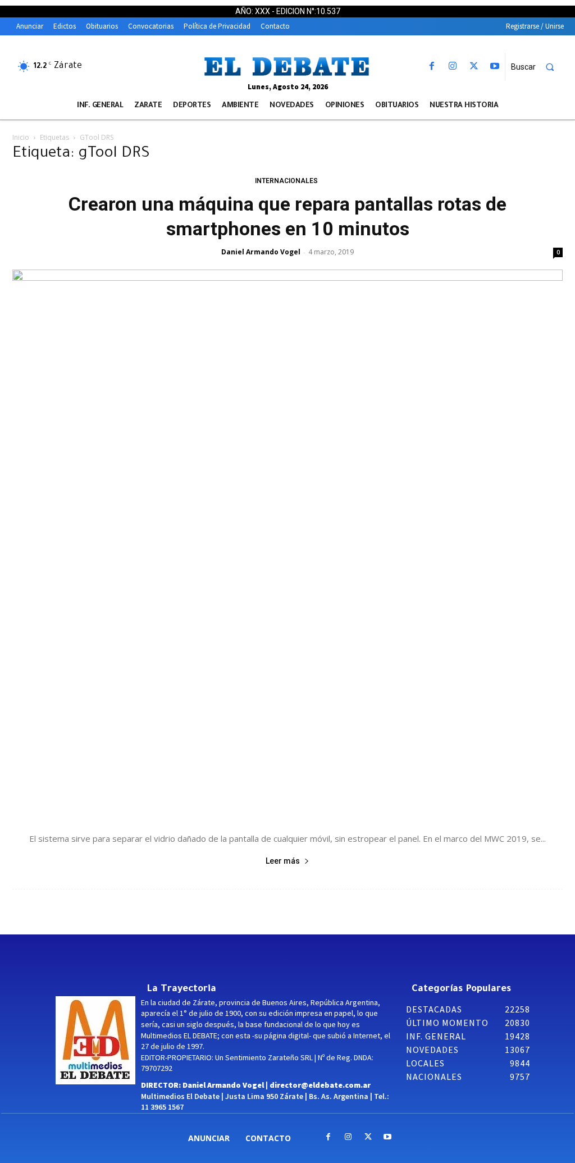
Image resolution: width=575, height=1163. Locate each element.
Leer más (283, 860)
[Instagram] (452, 66)
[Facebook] (432, 66)
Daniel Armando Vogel (260, 252)
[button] (537, 67)
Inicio (20, 137)
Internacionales (286, 181)
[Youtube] (494, 66)
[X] (473, 66)
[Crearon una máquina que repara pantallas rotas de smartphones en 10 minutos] (287, 545)
